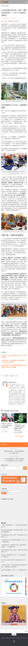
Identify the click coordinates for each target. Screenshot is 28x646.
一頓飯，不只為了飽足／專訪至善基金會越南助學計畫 (6, 425)
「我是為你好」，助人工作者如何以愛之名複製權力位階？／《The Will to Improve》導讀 (19, 428)
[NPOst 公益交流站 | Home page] (6, 2)
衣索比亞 (12, 375)
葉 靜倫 (5, 431)
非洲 (17, 375)
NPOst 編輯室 (19, 436)
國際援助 (7, 375)
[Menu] (26, 2)
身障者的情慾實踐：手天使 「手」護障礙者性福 (13, 570)
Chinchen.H (6, 18)
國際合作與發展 (5, 5)
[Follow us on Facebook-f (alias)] (26, 445)
